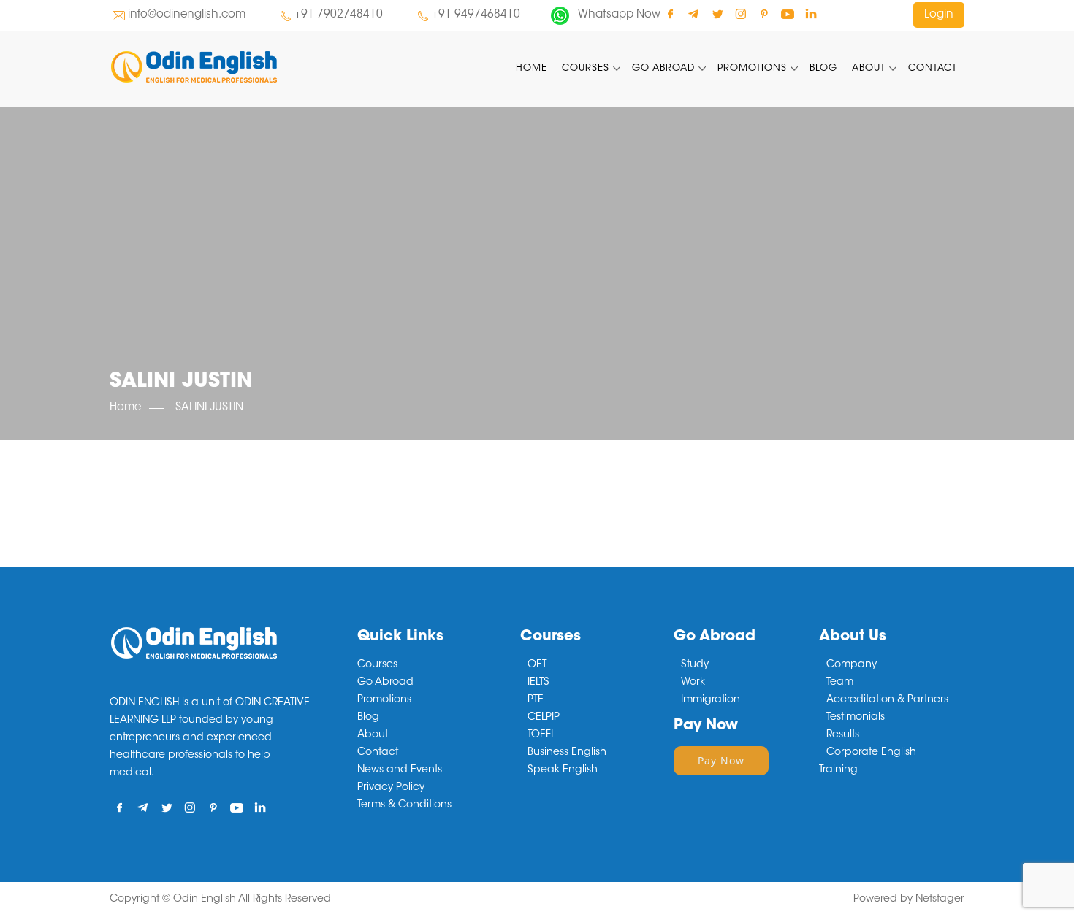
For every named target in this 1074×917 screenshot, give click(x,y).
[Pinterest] (764, 13)
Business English (567, 753)
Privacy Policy (390, 788)
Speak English (563, 770)
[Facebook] (670, 13)
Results (842, 735)
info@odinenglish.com (186, 14)
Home (531, 68)
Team (839, 683)
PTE (536, 700)
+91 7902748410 (338, 14)
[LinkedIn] (810, 13)
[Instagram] (740, 13)
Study (695, 665)
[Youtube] (787, 13)
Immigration (710, 700)
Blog (823, 68)
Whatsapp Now (619, 14)
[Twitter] (717, 13)
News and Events (399, 770)
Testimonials (855, 718)
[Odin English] (244, 66)
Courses (585, 68)
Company (851, 665)
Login (938, 14)
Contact (932, 68)
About (869, 68)
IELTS (538, 683)
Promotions (752, 68)
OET (537, 665)
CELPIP (544, 718)
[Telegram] (694, 13)
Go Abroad (663, 68)
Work (693, 683)
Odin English (204, 899)
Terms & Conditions (404, 805)
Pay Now (721, 760)
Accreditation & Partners (887, 700)
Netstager (939, 899)
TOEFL (541, 735)
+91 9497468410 (476, 14)
